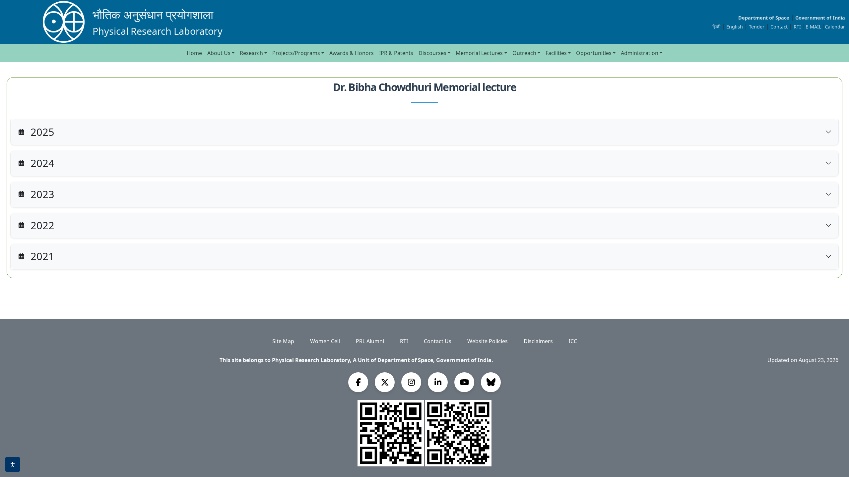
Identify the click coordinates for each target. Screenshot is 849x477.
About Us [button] (218, 53)
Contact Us (437, 341)
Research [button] (251, 53)
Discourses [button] (432, 53)
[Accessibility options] (12, 464)
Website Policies (487, 341)
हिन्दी (716, 27)
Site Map (283, 341)
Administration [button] (639, 53)
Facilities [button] (556, 53)
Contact (779, 27)
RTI (798, 27)
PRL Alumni (370, 341)
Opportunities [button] (594, 53)
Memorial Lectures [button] (479, 53)
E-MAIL (813, 27)
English (734, 27)
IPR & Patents (396, 53)
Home (194, 53)
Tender (757, 27)
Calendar (835, 27)
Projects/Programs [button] (296, 53)
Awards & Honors (351, 53)
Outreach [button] (524, 53)
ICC (573, 341)
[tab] (424, 132)
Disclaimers (538, 341)
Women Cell (325, 341)
